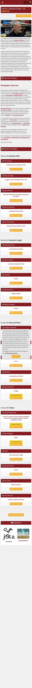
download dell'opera (16, 395)
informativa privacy (11, 353)
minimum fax (26, 123)
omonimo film (9, 95)
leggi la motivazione (16, 169)
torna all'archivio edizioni (23, 15)
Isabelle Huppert (15, 137)
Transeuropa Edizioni (18, 115)
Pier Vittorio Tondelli (6, 110)
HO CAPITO (16, 356)
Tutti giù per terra (17, 93)
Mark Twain (14, 119)
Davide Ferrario (18, 95)
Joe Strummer (7, 137)
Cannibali (7, 115)
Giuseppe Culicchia (18, 40)
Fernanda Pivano (25, 137)
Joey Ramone (4, 139)
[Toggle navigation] (2, 2)
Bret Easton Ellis (16, 123)
